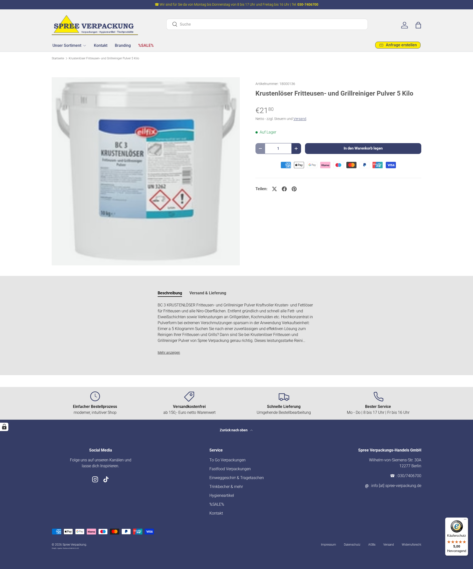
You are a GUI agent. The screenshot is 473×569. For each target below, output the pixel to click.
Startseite (58, 58)
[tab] (170, 293)
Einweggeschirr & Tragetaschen (236, 477)
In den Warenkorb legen (363, 148)
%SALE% (146, 45)
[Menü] (465, 520)
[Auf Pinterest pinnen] (294, 189)
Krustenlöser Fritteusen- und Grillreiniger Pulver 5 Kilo (104, 58)
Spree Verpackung (74, 544)
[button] (418, 25)
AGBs (371, 544)
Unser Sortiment (66, 45)
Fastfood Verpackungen (230, 469)
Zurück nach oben (234, 430)
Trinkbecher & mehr (226, 486)
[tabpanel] (236, 328)
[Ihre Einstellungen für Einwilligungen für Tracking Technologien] (4, 427)
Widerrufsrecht (411, 544)
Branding (123, 45)
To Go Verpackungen (227, 460)
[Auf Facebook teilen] (284, 189)
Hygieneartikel (221, 495)
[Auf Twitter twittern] (274, 189)
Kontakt (100, 45)
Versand (299, 119)
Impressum (328, 544)
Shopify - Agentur (57, 548)
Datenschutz (352, 544)
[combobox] (267, 24)
